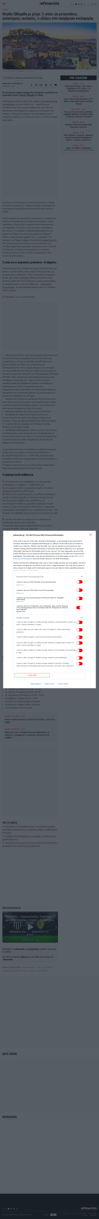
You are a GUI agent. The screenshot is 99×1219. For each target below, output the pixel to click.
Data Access (49, 684)
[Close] (91, 535)
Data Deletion (36, 684)
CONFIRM (32, 675)
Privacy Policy (63, 684)
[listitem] (49, 576)
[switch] (79, 581)
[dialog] (49, 609)
